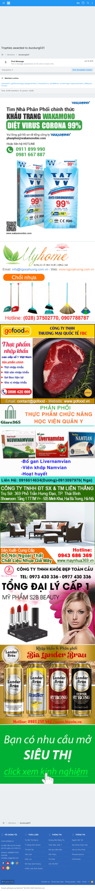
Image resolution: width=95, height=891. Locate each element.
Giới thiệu (52, 854)
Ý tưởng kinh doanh (33, 845)
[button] (3, 3)
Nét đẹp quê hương (33, 864)
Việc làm (28, 854)
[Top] (88, 882)
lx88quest (88, 83)
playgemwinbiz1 (31, 83)
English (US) (9, 882)
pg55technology (17, 83)
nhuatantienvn (43, 83)
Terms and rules (57, 882)
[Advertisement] (47, 24)
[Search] (88, 3)
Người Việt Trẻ (77, 840)
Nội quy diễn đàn (55, 850)
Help (79, 882)
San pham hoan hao (80, 845)
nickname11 (5, 83)
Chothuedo (76, 859)
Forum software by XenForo (23, 888)
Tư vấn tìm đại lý (31, 840)
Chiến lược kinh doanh (34, 868)
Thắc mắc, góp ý (55, 845)
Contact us (45, 882)
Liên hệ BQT (53, 864)
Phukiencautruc (78, 854)
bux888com (54, 83)
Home (84, 882)
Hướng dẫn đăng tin (56, 840)
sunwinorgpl (64, 83)
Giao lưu (28, 859)
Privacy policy (70, 882)
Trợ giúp (51, 859)
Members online (11, 78)
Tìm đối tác (29, 850)
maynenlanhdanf (76, 83)
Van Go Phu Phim (78, 850)
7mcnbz (4, 86)
